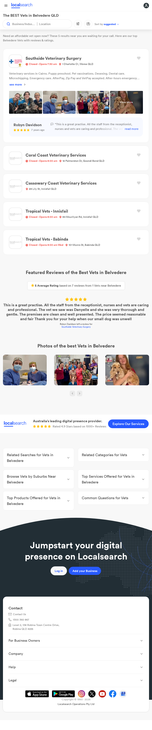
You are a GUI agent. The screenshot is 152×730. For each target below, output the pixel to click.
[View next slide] (79, 393)
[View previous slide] (72, 393)
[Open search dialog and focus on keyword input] (6, 24)
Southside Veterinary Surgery (76, 326)
